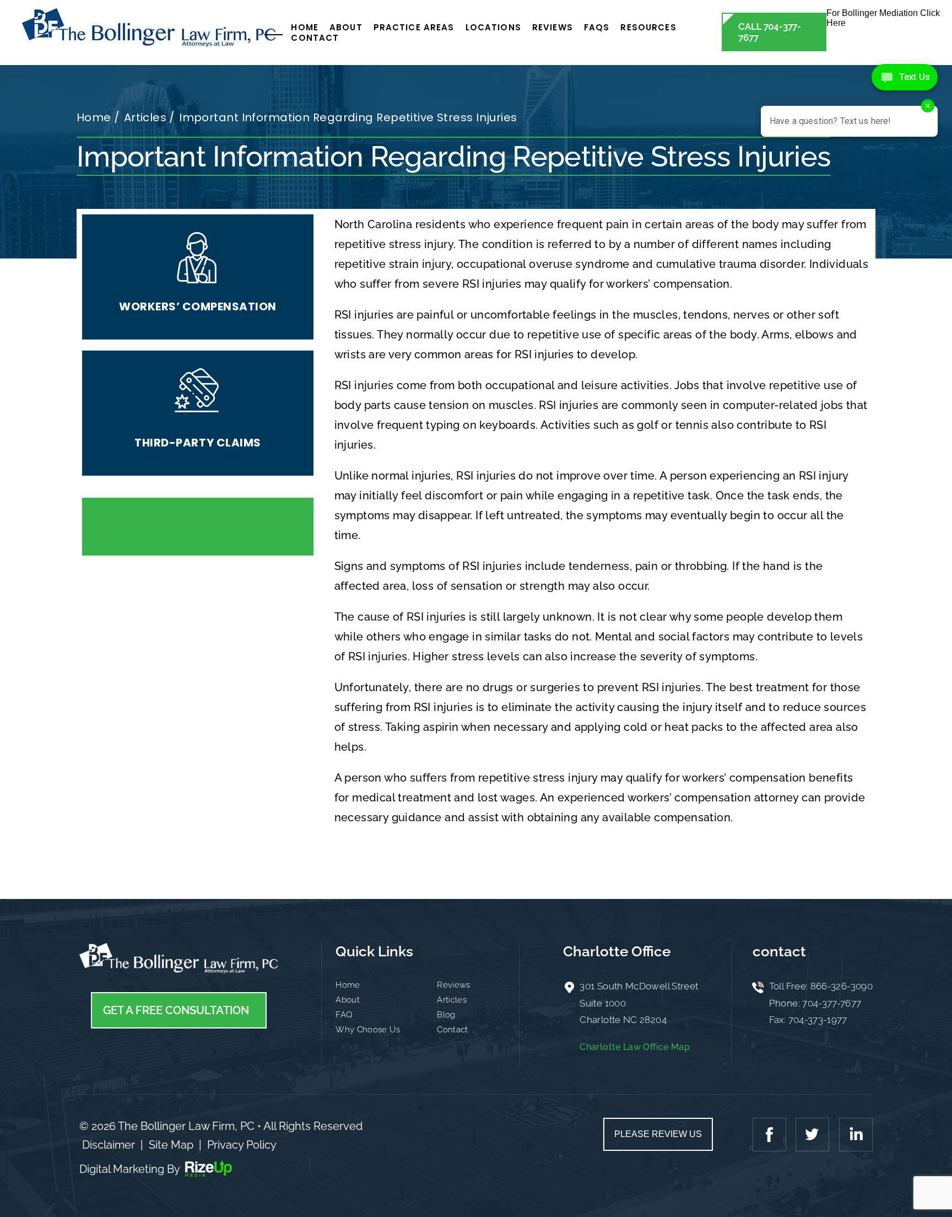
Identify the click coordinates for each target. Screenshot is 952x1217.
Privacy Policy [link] (242, 1144)
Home (304, 27)
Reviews (552, 27)
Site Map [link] (171, 1144)
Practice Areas (414, 27)
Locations (493, 27)
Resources (648, 27)
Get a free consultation (176, 1010)
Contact (315, 38)
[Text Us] (904, 77)
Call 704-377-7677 (769, 32)
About (346, 27)
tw (812, 1134)
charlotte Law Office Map (635, 1047)
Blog (446, 1015)
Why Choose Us (368, 1030)
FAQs (597, 27)
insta (854, 1134)
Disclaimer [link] (108, 1144)
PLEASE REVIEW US (658, 1134)
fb (771, 1134)
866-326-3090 (841, 986)
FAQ (344, 1015)
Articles (452, 1000)
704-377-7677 (831, 1003)
